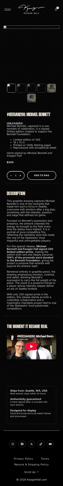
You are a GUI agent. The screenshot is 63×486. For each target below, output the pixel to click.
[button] (55, 9)
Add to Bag (41, 175)
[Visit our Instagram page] (12, 444)
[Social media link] (31, 444)
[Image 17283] (51, 88)
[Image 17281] (31, 88)
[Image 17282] (41, 88)
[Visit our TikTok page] (41, 444)
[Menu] (7, 9)
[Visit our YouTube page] (50, 444)
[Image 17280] (21, 88)
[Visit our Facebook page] (22, 444)
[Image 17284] (31, 98)
